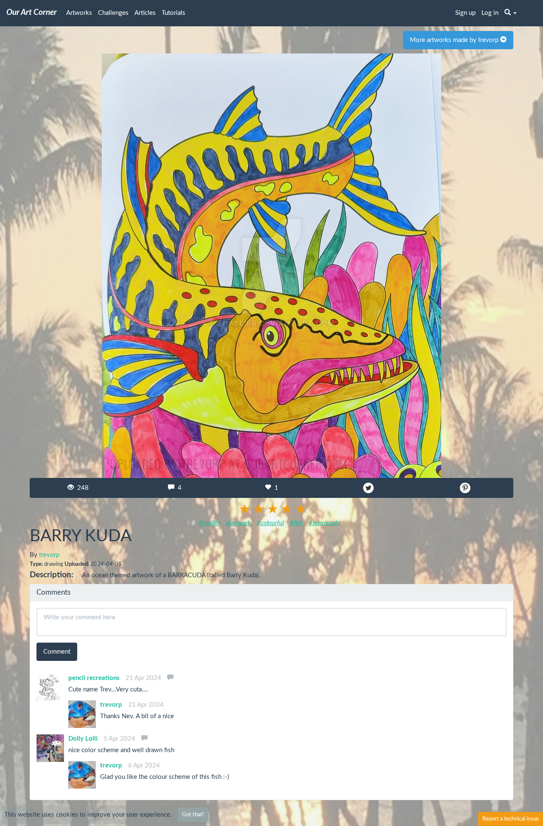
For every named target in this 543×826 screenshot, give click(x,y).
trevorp (49, 555)
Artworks (79, 13)
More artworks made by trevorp (455, 40)
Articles (145, 13)
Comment (56, 652)
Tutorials (173, 13)
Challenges (113, 13)
